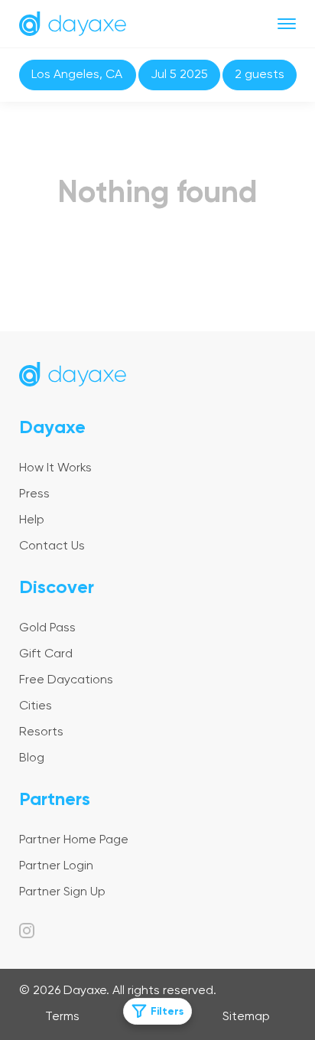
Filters (167, 1011)
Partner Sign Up (62, 892)
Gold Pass (47, 628)
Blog (31, 758)
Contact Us (52, 546)
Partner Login (56, 866)
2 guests (259, 75)
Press (34, 494)
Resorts (41, 732)
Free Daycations (66, 680)
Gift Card (46, 654)
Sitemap (246, 1017)
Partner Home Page (73, 840)
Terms (62, 1017)
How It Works (55, 468)
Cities (35, 706)
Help (31, 520)
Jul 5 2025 (179, 75)
